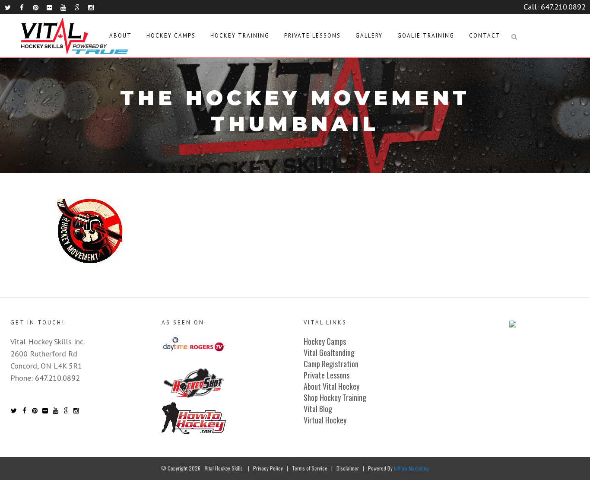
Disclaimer (347, 468)
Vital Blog (318, 408)
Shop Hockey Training (335, 397)
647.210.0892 (563, 7)
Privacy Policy (268, 468)
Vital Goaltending (329, 352)
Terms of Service (309, 468)
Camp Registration (331, 363)
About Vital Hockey (331, 386)
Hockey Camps (325, 341)
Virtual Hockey (325, 420)
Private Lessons (326, 375)
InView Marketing (411, 468)
